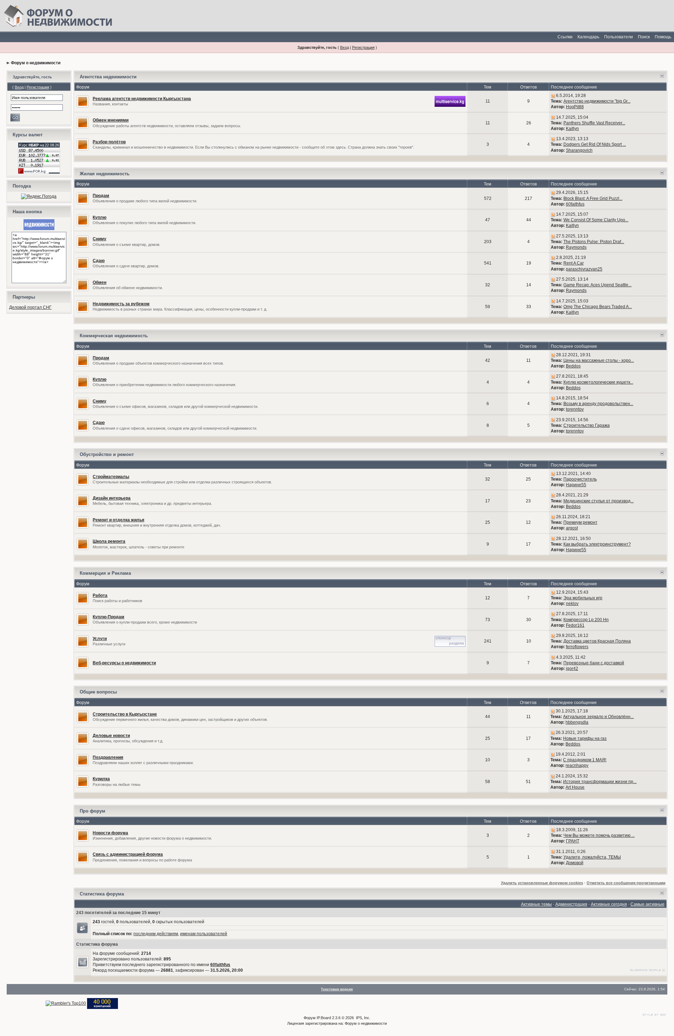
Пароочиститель (580, 479)
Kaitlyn (572, 128)
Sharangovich (579, 150)
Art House (575, 787)
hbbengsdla (577, 722)
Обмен (99, 282)
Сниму (99, 238)
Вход (344, 47)
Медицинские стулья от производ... (598, 501)
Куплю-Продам (108, 616)
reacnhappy (577, 765)
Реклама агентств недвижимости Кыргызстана (142, 98)
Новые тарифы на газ (585, 738)
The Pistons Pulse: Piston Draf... (593, 241)
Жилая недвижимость (105, 173)
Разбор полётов (109, 141)
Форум (310, 1018)
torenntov (575, 409)
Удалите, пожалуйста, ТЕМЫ (592, 857)
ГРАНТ (572, 841)
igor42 (572, 668)
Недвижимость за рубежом (121, 303)
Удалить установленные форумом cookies (542, 883)
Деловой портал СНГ (30, 307)
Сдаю (99, 260)
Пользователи (618, 36)
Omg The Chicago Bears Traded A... (597, 306)
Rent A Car (573, 263)
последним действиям (155, 933)
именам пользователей (203, 933)
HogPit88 (575, 106)
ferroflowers (577, 646)
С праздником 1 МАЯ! (584, 759)
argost (572, 528)
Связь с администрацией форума (128, 854)
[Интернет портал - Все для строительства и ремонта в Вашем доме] (102, 1003)
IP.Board (324, 1018)
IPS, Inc (362, 1018)
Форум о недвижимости (35, 62)
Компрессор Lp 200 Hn (586, 619)
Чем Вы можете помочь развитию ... (599, 835)
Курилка (101, 778)
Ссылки (565, 36)
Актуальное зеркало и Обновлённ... (598, 716)
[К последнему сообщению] (553, 95)
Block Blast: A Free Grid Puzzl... (592, 198)
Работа (100, 595)
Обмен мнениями (110, 120)
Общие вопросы (98, 692)
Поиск (644, 36)
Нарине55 (576, 484)
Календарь (588, 36)
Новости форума (110, 832)
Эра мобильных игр (582, 597)
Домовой (574, 862)
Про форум (92, 811)
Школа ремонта (109, 541)
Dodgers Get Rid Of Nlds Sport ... (594, 144)
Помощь (663, 36)
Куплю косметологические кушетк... (598, 382)
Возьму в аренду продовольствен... (598, 403)
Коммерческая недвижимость (114, 335)
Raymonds (576, 247)
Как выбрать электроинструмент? (597, 544)
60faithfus (575, 204)
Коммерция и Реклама (105, 573)
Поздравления (108, 757)
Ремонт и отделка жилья (118, 519)
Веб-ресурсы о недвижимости (124, 662)
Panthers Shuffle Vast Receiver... (594, 122)
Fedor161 (575, 625)
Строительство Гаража (586, 425)
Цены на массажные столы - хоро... (598, 360)
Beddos (573, 366)
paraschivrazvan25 (584, 269)
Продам (101, 195)
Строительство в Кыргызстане (125, 714)
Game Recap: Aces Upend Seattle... (597, 284)
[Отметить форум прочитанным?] (82, 100)
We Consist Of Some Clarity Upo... (595, 219)
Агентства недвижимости (108, 76)
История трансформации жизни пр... (599, 781)
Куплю (99, 217)
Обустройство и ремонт (107, 454)
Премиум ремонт (580, 522)
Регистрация (363, 47)
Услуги (100, 638)
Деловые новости (111, 735)
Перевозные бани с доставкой (593, 662)
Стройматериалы (111, 476)
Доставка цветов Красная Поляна (597, 641)
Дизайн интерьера (112, 498)
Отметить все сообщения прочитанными (626, 883)
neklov (572, 603)
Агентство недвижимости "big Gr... (596, 101)
